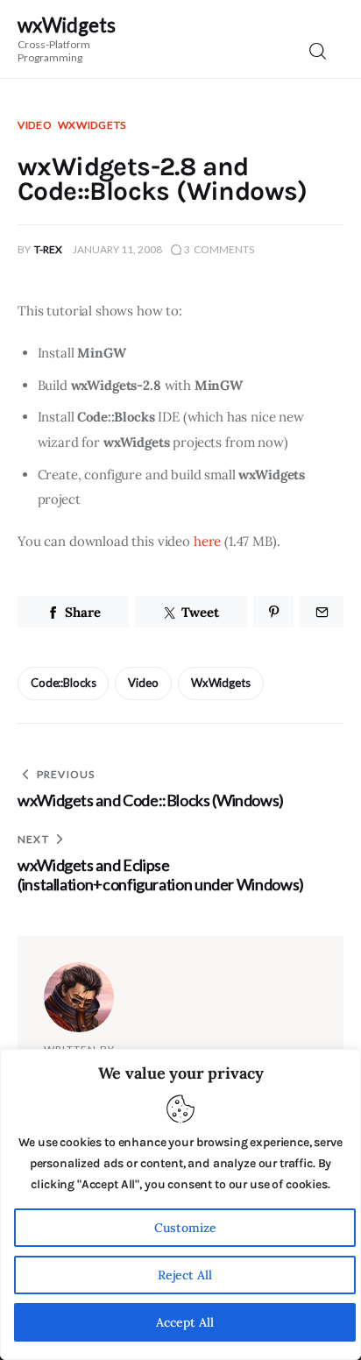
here (207, 541)
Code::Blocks (63, 683)
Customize (185, 1228)
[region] (180, 1204)
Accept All (185, 1322)
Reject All (185, 1275)
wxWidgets (92, 125)
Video (35, 125)
